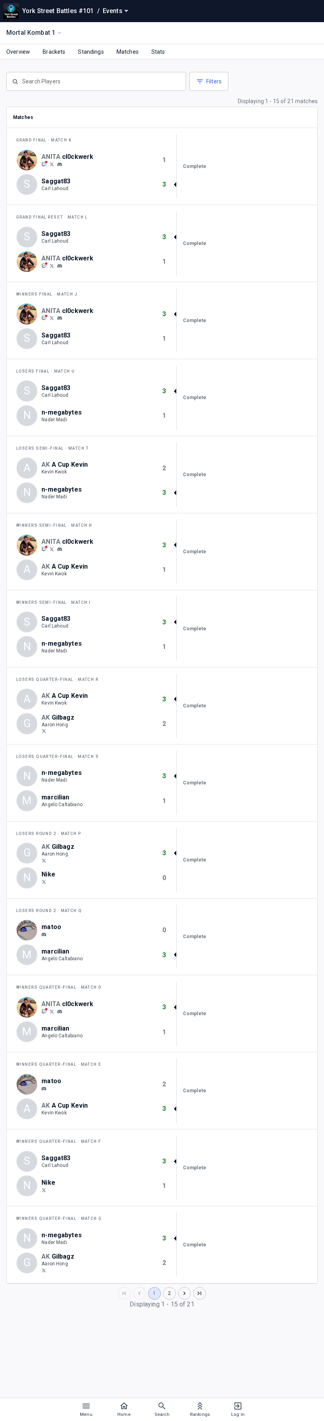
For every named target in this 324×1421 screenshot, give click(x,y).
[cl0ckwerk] (43, 164)
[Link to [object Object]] (28, 160)
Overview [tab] (18, 52)
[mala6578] (43, 934)
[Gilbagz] (43, 731)
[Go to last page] (199, 1293)
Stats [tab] (158, 52)
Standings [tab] (91, 52)
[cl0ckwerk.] (59, 164)
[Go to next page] (184, 1293)
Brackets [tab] (54, 52)
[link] (59, 164)
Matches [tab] (128, 52)
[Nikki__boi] (43, 881)
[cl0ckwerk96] (51, 164)
